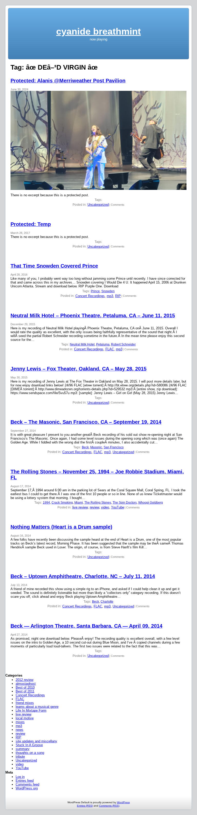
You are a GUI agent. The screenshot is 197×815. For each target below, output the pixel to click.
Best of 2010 (25, 687)
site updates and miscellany (36, 741)
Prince (95, 291)
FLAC (109, 349)
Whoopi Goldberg (150, 502)
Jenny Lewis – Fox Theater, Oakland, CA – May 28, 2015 (78, 369)
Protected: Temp (31, 224)
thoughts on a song (30, 753)
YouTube (117, 507)
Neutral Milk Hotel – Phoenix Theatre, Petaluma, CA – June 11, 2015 (93, 315)
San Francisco (114, 447)
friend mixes (25, 703)
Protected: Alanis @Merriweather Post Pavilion (68, 80)
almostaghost (26, 684)
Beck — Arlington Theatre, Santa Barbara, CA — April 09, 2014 (86, 626)
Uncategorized (98, 205)
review (94, 507)
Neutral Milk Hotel (82, 344)
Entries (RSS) (85, 805)
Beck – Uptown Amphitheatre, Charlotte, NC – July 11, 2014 (83, 576)
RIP (118, 296)
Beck (85, 447)
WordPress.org (27, 788)
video (105, 507)
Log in (20, 777)
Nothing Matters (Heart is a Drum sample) (61, 527)
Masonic (96, 447)
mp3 (110, 296)
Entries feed (25, 781)
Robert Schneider (123, 344)
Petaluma (103, 344)
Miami (78, 502)
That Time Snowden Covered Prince (54, 266)
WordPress (123, 802)
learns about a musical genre (37, 707)
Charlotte (107, 601)
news (19, 730)
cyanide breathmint (98, 31)
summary (22, 749)
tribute (20, 756)
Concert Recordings (90, 296)
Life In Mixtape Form (31, 710)
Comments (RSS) (109, 805)
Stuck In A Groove (29, 745)
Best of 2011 (25, 691)
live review (80, 507)
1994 (46, 502)
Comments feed (27, 784)
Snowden (108, 291)
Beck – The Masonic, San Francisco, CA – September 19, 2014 (86, 422)
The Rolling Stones (97, 502)
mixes (20, 722)
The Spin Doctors (125, 502)
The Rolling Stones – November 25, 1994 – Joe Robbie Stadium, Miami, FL (97, 474)
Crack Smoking (62, 502)
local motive (25, 718)
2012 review (24, 680)
